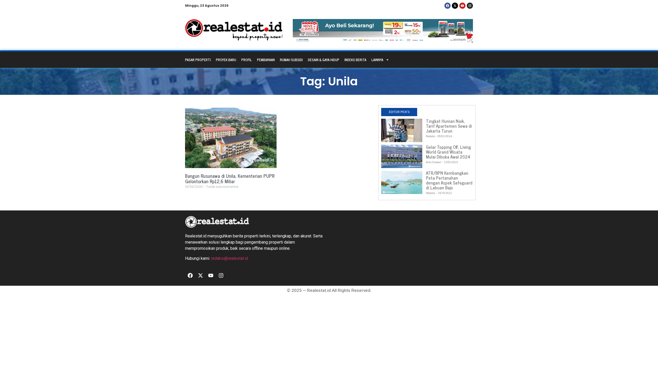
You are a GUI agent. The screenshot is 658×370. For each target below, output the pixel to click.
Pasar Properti (198, 59)
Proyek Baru (226, 59)
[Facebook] (447, 6)
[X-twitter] (455, 6)
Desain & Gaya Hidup (323, 59)
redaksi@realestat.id (229, 258)
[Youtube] (462, 6)
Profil (246, 59)
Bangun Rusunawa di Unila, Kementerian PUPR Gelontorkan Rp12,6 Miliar (230, 178)
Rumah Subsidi (291, 59)
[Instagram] (470, 6)
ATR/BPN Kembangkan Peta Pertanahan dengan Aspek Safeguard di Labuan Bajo (449, 180)
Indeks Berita (355, 59)
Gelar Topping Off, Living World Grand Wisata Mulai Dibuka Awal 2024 (448, 151)
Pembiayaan (266, 59)
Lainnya (377, 59)
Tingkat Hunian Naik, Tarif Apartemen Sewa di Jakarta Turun (449, 125)
